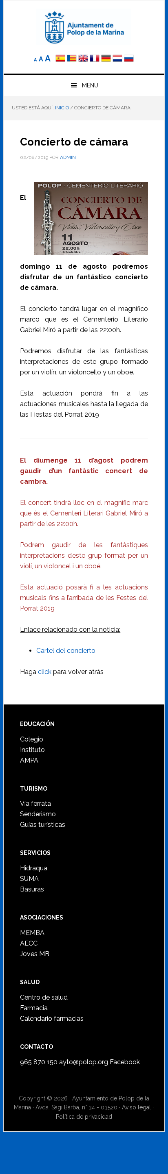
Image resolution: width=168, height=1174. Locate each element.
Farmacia (34, 1008)
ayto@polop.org (83, 1062)
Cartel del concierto (65, 650)
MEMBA (32, 933)
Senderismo (38, 814)
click (44, 672)
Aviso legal (136, 1107)
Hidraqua (33, 868)
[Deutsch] (106, 59)
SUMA (29, 879)
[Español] (60, 59)
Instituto (32, 750)
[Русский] (129, 59)
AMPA (29, 760)
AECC (29, 943)
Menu (90, 85)
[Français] (94, 59)
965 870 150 (38, 1062)
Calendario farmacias (52, 1018)
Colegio (31, 739)
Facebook (125, 1062)
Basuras (32, 889)
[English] (83, 59)
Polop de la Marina (84, 27)
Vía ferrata (35, 803)
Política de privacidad (84, 1116)
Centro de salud (44, 997)
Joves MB (34, 954)
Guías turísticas (42, 824)
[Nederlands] (118, 59)
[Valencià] (72, 59)
